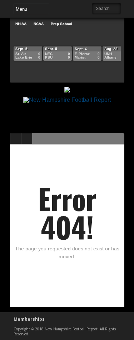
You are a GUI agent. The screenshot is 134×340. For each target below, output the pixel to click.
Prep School (61, 24)
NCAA (39, 24)
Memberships (29, 319)
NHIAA (20, 24)
